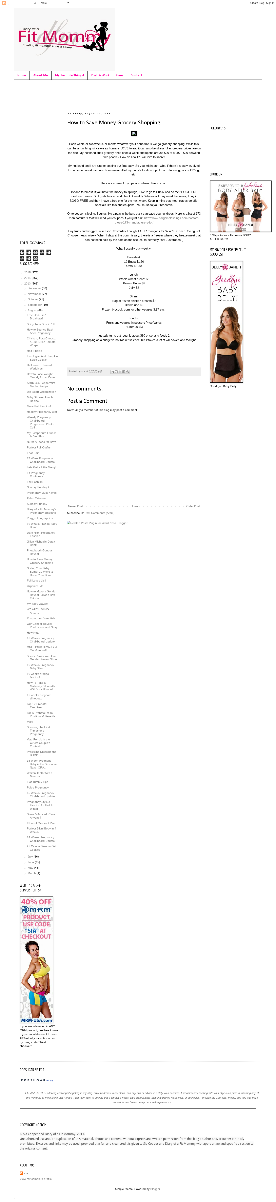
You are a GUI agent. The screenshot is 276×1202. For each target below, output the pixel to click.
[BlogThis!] (116, 372)
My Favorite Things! (69, 75)
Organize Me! (35, 586)
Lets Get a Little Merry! (41, 467)
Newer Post (75, 506)
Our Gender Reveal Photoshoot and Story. (42, 625)
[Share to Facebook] (124, 372)
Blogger (155, 1188)
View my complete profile (36, 1178)
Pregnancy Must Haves (42, 492)
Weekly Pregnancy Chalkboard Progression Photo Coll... (40, 422)
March (32, 873)
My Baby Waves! (37, 603)
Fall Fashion (35, 481)
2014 (28, 277)
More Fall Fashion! (39, 406)
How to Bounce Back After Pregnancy (40, 331)
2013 (28, 283)
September (35, 304)
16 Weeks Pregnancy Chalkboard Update (41, 639)
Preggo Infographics (40, 518)
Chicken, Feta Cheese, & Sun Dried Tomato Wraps (41, 342)
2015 (28, 272)
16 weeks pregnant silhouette (39, 696)
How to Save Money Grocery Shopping (40, 561)
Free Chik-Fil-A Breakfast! (36, 316)
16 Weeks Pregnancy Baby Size (40, 666)
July (31, 856)
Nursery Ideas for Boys (41, 441)
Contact (136, 75)
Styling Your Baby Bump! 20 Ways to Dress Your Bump (40, 572)
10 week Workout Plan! (41, 823)
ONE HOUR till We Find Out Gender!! (42, 649)
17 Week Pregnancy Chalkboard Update (41, 460)
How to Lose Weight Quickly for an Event (41, 375)
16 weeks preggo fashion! (38, 675)
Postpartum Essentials (41, 618)
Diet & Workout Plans (107, 75)
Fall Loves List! (36, 580)
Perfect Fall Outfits (39, 447)
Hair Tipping (34, 350)
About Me (40, 75)
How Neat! (33, 632)
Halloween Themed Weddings (39, 366)
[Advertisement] (93, 95)
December (35, 288)
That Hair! (33, 453)
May (31, 867)
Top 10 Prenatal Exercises (37, 705)
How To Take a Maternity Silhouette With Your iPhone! (41, 686)
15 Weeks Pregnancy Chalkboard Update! (41, 794)
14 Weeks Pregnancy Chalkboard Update (41, 839)
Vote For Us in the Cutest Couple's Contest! (38, 743)
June (31, 862)
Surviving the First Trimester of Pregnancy (38, 730)
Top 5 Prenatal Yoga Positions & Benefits (41, 714)
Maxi (30, 721)
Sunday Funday (37, 503)
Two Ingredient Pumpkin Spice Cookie (42, 358)
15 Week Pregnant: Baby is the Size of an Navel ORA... (42, 764)
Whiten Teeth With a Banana (40, 774)
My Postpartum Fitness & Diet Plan (41, 434)
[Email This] (112, 372)
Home (21, 75)
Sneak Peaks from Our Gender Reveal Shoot (42, 657)
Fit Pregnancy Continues (36, 474)
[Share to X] (120, 372)
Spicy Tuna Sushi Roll (41, 324)
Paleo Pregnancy (38, 787)
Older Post (193, 506)
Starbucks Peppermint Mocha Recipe (41, 384)
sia (26, 1173)
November (35, 293)
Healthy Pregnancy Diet (42, 411)
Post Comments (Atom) (100, 512)
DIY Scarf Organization (41, 391)
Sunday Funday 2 (38, 487)
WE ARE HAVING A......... (38, 611)
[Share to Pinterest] (128, 372)
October (33, 299)
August (32, 310)
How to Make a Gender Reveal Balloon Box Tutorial (42, 595)
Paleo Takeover (37, 498)
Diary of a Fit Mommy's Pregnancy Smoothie (42, 511)
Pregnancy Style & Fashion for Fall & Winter (40, 805)
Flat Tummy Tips (37, 781)
